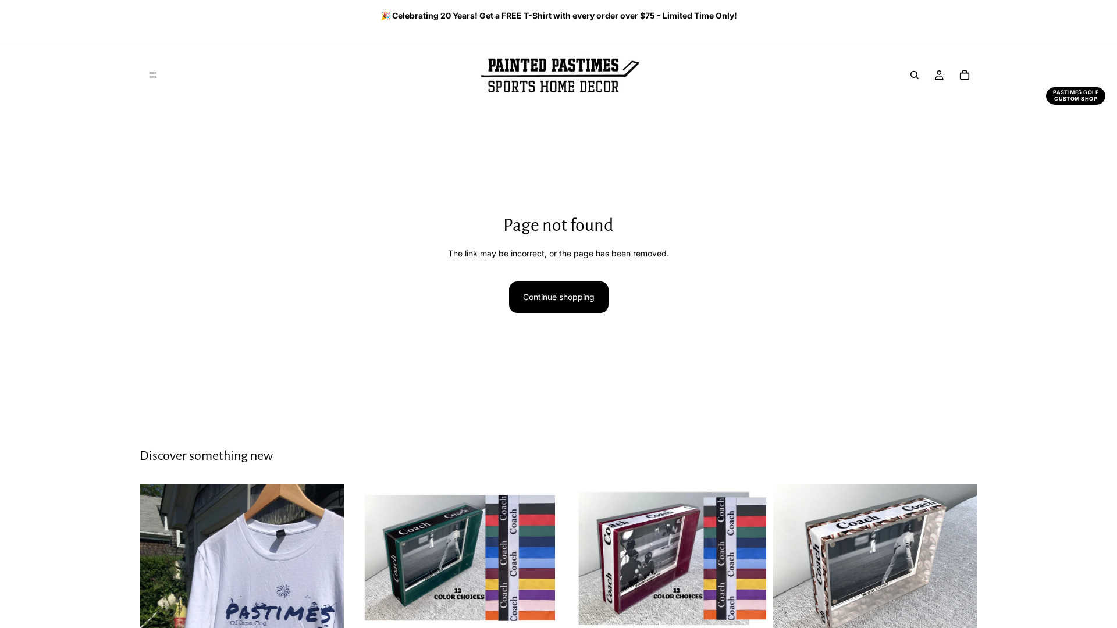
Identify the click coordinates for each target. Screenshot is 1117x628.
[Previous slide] (143, 17)
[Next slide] (964, 17)
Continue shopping (559, 297)
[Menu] (153, 75)
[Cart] (964, 75)
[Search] (914, 75)
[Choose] (537, 615)
